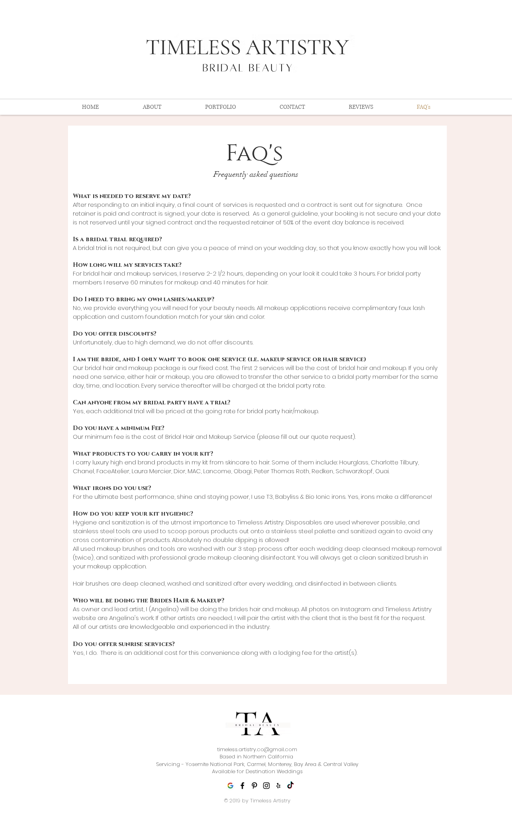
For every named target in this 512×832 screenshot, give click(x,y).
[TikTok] (290, 785)
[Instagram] (266, 785)
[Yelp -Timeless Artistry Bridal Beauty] (278, 785)
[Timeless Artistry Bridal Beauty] (257, 726)
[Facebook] (242, 785)
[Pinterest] (254, 785)
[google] (230, 785)
